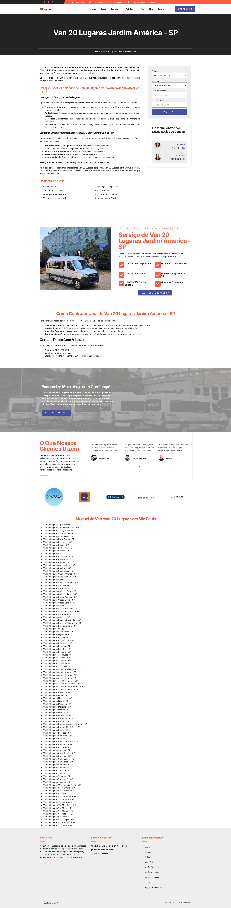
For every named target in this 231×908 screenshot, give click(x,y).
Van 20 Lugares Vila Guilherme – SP (59, 796)
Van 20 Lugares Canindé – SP (56, 579)
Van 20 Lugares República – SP (57, 744)
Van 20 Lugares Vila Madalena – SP (59, 805)
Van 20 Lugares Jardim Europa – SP (60, 675)
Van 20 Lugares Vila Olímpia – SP (58, 819)
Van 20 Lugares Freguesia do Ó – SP (60, 626)
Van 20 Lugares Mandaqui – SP (57, 704)
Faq (142, 9)
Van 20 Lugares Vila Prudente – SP (59, 822)
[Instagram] (48, 2)
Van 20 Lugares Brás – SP (55, 553)
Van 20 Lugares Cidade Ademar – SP (60, 597)
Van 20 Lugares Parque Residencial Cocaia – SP (65, 724)
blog (151, 9)
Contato (161, 9)
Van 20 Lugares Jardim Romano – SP (60, 681)
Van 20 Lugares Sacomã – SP (57, 750)
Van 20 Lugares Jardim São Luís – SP (60, 689)
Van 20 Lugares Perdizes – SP (57, 733)
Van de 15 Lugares (152, 877)
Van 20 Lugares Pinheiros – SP (57, 736)
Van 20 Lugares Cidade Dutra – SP (59, 600)
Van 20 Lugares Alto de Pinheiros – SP (61, 527)
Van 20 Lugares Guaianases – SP (58, 631)
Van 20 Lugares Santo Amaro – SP (59, 759)
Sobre (103, 9)
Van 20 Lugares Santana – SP (57, 756)
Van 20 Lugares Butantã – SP (56, 562)
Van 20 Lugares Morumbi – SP (57, 715)
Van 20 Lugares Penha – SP (56, 730)
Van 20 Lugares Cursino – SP (56, 617)
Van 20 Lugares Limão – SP (55, 701)
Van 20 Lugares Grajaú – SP (56, 629)
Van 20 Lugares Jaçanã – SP (56, 657)
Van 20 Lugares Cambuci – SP (57, 568)
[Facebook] (52, 2)
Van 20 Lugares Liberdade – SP (57, 698)
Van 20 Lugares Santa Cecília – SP (59, 753)
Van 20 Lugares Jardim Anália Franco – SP (63, 669)
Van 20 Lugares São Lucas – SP (58, 762)
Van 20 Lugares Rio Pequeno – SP (59, 747)
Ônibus (147, 857)
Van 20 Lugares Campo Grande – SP (60, 574)
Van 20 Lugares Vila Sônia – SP (57, 825)
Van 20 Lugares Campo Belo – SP (58, 571)
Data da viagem (159, 90)
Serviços (114, 9)
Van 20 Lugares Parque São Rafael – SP (61, 727)
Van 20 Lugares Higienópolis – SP (58, 634)
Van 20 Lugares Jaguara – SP (57, 660)
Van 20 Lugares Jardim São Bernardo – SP (63, 686)
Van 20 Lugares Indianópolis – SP (58, 640)
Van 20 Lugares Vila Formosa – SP (59, 793)
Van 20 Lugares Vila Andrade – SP (59, 788)
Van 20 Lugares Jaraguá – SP (57, 666)
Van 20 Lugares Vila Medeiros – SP (59, 816)
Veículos (129, 9)
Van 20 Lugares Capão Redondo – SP (60, 582)
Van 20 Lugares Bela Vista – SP (57, 542)
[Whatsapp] (44, 2)
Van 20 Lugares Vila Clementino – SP (60, 790)
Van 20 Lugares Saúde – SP (56, 770)
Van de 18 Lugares (152, 872)
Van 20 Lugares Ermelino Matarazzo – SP (62, 623)
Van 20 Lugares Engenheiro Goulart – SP (62, 620)
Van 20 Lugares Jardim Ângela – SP (59, 672)
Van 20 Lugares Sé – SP (54, 773)
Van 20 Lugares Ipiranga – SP (57, 646)
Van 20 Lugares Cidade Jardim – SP (59, 603)
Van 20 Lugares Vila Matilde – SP (58, 814)
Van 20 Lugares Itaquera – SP (57, 652)
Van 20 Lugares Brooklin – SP (57, 559)
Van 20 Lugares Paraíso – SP (56, 721)
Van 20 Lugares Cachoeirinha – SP (59, 565)
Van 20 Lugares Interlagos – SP (57, 643)
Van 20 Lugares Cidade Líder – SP (58, 605)
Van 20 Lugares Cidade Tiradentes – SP (61, 611)
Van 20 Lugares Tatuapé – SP (57, 776)
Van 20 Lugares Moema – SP (56, 710)
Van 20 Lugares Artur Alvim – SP (58, 536)
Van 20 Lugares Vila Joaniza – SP (58, 799)
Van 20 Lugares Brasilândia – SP (58, 556)
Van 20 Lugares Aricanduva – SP (58, 533)
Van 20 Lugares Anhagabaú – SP (58, 530)
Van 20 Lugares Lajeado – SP (56, 692)
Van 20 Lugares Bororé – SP (56, 551)
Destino (155, 81)
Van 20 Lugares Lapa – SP (55, 695)
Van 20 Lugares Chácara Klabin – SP (60, 594)
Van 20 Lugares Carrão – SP (56, 585)
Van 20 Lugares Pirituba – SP (56, 738)
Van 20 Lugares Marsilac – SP (57, 707)
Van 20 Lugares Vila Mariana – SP (58, 811)
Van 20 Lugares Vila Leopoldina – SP (60, 802)
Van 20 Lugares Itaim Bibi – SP (57, 649)
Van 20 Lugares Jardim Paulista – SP (60, 678)
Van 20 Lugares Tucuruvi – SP (57, 782)
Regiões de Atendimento (154, 887)
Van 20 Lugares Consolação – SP (58, 614)
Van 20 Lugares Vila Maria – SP (57, 808)
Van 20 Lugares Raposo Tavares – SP (60, 741)
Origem (155, 71)
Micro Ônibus (150, 862)
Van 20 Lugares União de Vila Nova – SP (62, 785)
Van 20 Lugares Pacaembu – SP (58, 718)
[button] (137, 466)
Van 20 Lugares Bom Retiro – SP (58, 548)
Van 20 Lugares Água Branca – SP (59, 525)
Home (93, 9)
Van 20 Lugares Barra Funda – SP (58, 539)
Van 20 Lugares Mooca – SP (56, 712)
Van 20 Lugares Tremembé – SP (58, 779)
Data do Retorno (159, 100)
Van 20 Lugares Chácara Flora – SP (59, 591)
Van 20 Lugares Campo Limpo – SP (59, 577)
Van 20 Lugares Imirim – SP (56, 637)
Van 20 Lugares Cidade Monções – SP (60, 608)
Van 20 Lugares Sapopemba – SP (58, 767)
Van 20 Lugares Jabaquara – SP (58, 655)
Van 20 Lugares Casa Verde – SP (58, 588)
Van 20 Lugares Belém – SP (56, 545)
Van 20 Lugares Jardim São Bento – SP (61, 684)
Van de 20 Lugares (152, 867)
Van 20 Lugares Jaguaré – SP (57, 663)
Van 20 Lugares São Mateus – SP (58, 764)
